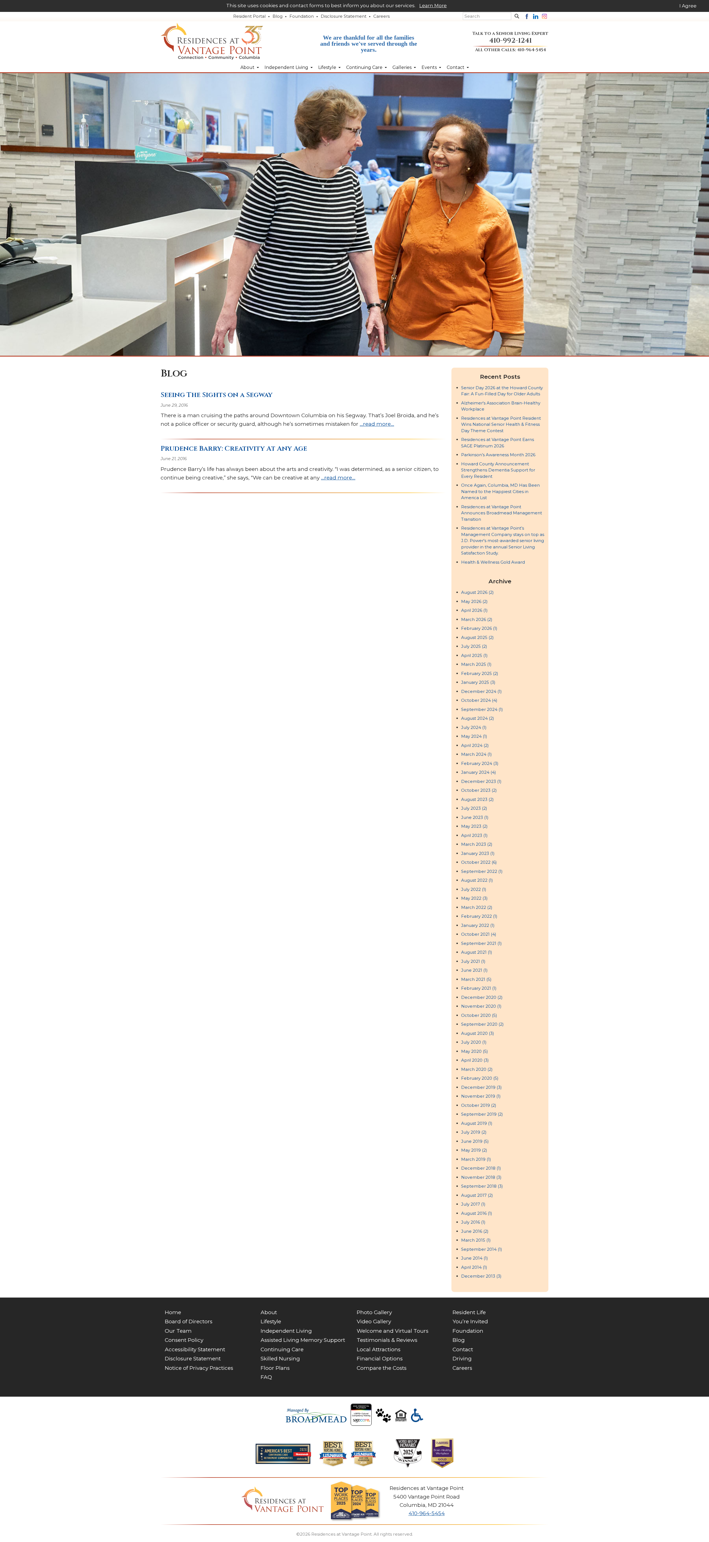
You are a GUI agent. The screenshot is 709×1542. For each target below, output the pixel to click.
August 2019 (476, 1123)
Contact (455, 67)
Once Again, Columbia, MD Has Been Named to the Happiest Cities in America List (500, 491)
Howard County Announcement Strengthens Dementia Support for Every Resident (498, 470)
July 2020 (474, 1042)
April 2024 (475, 745)
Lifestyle (327, 67)
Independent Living (286, 67)
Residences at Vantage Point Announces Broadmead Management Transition (501, 513)
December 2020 (482, 997)
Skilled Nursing (280, 1358)
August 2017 (477, 1195)
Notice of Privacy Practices (199, 1368)
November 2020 (481, 1006)
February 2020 (480, 1078)
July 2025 (474, 646)
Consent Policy (184, 1340)
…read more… (377, 424)
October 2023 (479, 790)
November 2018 (481, 1177)
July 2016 (473, 1222)
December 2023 (481, 781)
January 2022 (478, 925)
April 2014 (474, 1267)
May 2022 (474, 898)
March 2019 (476, 1159)
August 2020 (477, 1033)
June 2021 (474, 970)
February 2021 (479, 988)
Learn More (433, 5)
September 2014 (481, 1249)
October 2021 (478, 934)
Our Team (178, 1331)
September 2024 (482, 709)
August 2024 (477, 718)
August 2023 (477, 799)
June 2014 (474, 1258)
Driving (462, 1358)
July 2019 (474, 1132)
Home (173, 1312)
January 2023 (478, 853)
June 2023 (475, 817)
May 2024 (474, 736)
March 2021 (476, 979)
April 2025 (474, 655)
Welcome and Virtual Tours (392, 1331)
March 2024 (476, 754)
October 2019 (478, 1105)
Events (429, 67)
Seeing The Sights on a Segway (217, 394)
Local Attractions (378, 1349)
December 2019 (481, 1087)
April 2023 (474, 835)
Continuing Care (364, 67)
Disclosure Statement (343, 16)
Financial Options (380, 1358)
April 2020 (475, 1060)
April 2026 (474, 610)
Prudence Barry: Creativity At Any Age (234, 448)
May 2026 (474, 601)
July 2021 (473, 961)
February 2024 (480, 763)
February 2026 (479, 628)
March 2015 (476, 1240)
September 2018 (482, 1186)
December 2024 (481, 691)
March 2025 (476, 664)
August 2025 (477, 637)
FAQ (266, 1377)
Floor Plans (275, 1368)
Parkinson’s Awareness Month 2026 (498, 454)
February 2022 (479, 916)
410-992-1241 (510, 40)
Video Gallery (374, 1321)
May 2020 (474, 1051)
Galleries (402, 67)
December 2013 (481, 1276)
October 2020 (479, 1015)
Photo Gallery (374, 1312)
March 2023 (476, 844)
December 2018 (481, 1168)
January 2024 (478, 772)
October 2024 (479, 700)
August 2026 (477, 592)
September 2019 (482, 1114)
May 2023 (474, 826)
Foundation (301, 16)
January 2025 (478, 682)
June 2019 (475, 1141)
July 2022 (473, 889)
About (247, 67)
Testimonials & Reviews (387, 1340)
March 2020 (477, 1069)
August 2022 (477, 880)
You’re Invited (470, 1321)
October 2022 (479, 862)
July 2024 (474, 727)
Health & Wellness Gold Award (493, 562)
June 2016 (475, 1231)
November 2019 (481, 1096)
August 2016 (476, 1213)
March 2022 (476, 907)
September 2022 (482, 871)
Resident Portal (249, 16)
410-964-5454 (531, 50)
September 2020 (482, 1024)
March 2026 (476, 619)
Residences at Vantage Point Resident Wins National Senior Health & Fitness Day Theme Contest (501, 424)
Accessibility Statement (195, 1349)
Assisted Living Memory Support (303, 1340)
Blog (277, 16)
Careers (381, 16)
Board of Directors (188, 1321)
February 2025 (479, 673)
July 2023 (474, 808)
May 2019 (474, 1150)
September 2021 (481, 943)
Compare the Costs (382, 1368)
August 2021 (476, 952)
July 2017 (473, 1204)
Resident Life (469, 1312)
